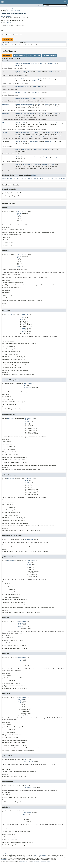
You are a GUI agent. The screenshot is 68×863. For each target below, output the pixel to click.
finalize (16, 178)
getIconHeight (19, 86)
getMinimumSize (20, 113)
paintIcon (18, 141)
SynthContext (32, 63)
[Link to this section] (22, 35)
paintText (18, 149)
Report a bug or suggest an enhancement (12, 854)
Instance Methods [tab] (34, 55)
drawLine (17, 71)
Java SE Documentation (41, 855)
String (17, 65)
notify (36, 178)
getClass (23, 178)
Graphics (51, 71)
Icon (26, 86)
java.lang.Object (6, 16)
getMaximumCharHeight (22, 98)
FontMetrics (52, 63)
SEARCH (40, 5)
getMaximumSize (20, 104)
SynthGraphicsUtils (8, 45)
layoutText (18, 132)
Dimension (5, 104)
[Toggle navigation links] (2, 2)
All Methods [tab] (7, 55)
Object (9, 22)
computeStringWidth (21, 63)
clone (4, 178)
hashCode (30, 178)
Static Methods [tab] (19, 55)
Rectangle (18, 136)
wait (56, 178)
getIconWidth (19, 92)
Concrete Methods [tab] (49, 55)
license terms (23, 861)
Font (41, 63)
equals (9, 178)
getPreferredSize (20, 123)
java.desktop (10, 9)
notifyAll (43, 178)
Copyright (3, 859)
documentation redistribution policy (41, 861)
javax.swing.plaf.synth (14, 10)
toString (50, 178)
